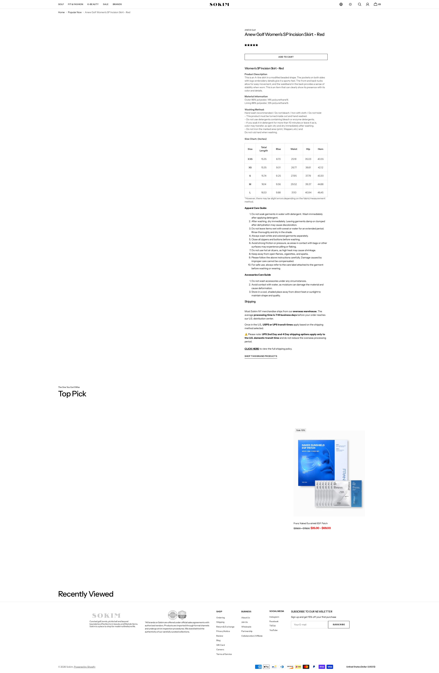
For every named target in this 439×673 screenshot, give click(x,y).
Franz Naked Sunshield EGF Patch (311, 523)
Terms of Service (224, 654)
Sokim (69, 666)
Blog (218, 640)
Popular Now (75, 12)
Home (61, 12)
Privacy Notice (223, 631)
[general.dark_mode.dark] (350, 4)
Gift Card (220, 645)
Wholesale (246, 626)
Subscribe (339, 624)
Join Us (244, 622)
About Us (245, 617)
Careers (220, 649)
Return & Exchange (225, 626)
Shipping (220, 622)
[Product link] (329, 479)
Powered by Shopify (84, 666)
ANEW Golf (250, 30)
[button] (341, 4)
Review (219, 636)
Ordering (220, 617)
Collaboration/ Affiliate (252, 636)
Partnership (246, 631)
